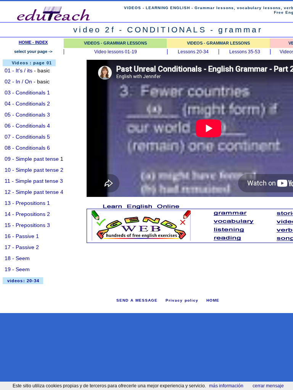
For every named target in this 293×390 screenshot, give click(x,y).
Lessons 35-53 (244, 51)
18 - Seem (17, 258)
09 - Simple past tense (32, 159)
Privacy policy (182, 300)
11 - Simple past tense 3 (34, 181)
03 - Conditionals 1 (27, 93)
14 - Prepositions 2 (27, 214)
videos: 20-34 (23, 280)
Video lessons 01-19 (115, 51)
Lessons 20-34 (193, 51)
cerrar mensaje (268, 385)
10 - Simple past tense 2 (34, 170)
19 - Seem (17, 269)
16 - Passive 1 (22, 236)
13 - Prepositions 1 (27, 203)
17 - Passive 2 (22, 247)
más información (226, 385)
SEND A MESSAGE (137, 300)
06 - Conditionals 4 (27, 126)
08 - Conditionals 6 (27, 148)
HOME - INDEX (33, 42)
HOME (212, 300)
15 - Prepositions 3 (27, 225)
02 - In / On (18, 81)
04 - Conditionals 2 (27, 104)
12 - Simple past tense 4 (34, 192)
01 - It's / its (18, 70)
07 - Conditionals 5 (27, 137)
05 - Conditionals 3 (27, 115)
